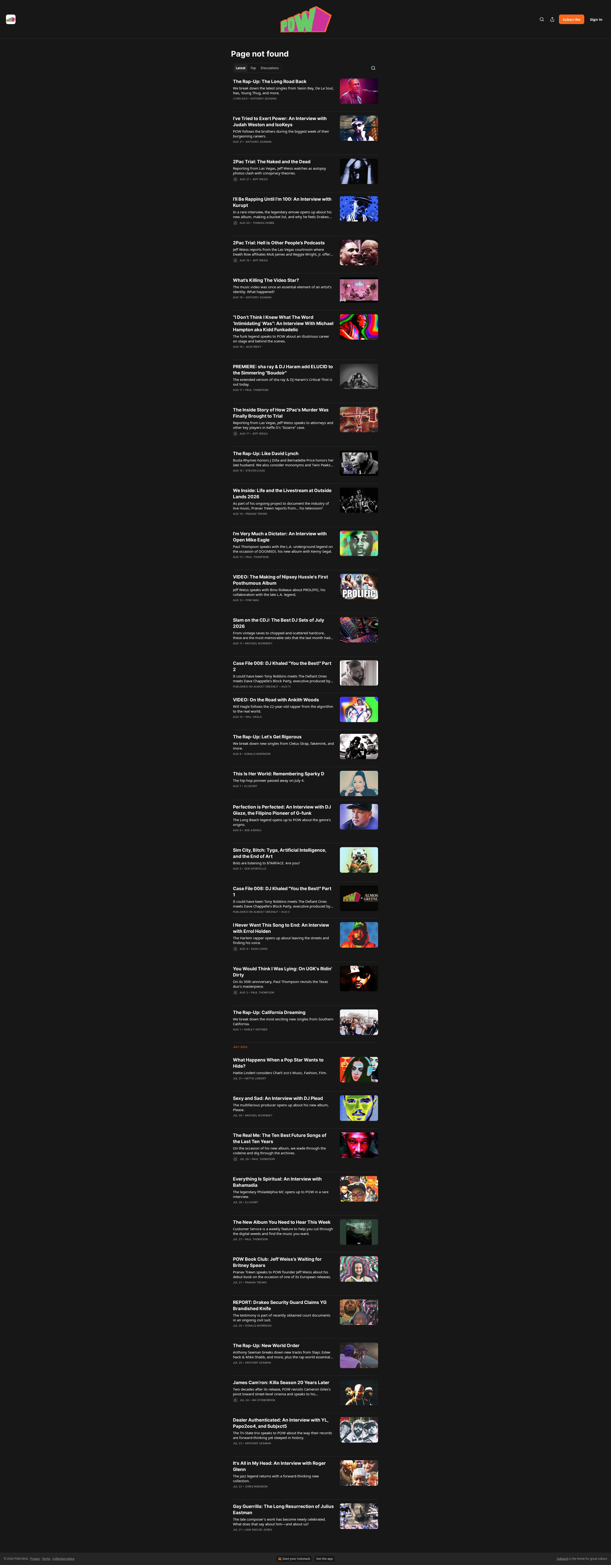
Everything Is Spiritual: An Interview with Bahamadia (277, 1182)
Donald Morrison (257, 754)
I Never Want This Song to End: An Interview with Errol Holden (281, 928)
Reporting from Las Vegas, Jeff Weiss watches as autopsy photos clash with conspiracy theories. (279, 170)
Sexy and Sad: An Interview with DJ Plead (278, 1098)
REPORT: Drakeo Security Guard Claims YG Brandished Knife (280, 1305)
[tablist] (257, 68)
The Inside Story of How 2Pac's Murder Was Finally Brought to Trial (281, 413)
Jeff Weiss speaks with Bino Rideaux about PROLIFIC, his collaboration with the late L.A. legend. (279, 592)
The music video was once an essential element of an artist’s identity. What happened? (282, 289)
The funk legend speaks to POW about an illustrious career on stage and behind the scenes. (281, 338)
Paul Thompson (257, 390)
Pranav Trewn (256, 513)
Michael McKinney (259, 643)
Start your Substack (296, 1559)
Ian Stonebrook (263, 1400)
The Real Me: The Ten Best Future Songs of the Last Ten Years (279, 1138)
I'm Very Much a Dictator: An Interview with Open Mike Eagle (280, 537)
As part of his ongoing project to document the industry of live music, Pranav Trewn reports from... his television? (281, 505)
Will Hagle (254, 717)
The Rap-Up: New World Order (266, 1345)
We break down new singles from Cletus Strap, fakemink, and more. (283, 746)
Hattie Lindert (255, 1078)
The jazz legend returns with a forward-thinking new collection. (276, 1478)
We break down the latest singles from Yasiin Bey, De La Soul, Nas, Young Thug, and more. (283, 90)
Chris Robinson (256, 1486)
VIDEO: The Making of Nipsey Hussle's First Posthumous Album (280, 580)
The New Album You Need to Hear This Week (282, 1222)
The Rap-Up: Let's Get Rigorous (267, 737)
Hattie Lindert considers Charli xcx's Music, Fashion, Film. (280, 1072)
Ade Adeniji (252, 830)
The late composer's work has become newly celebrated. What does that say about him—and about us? (279, 1521)
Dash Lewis (259, 949)
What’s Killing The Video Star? (266, 280)
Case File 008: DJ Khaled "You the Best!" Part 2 (282, 666)
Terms (46, 1559)
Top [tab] (253, 68)
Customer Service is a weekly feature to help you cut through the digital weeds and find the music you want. (283, 1231)
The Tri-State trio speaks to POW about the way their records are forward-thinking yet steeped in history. (282, 1435)
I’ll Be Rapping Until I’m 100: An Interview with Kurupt (282, 202)
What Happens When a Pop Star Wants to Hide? (278, 1063)
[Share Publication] (552, 19)
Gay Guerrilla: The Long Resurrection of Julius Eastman (283, 1509)
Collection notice (63, 1559)
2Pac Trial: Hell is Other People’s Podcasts (279, 243)
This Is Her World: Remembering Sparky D (278, 774)
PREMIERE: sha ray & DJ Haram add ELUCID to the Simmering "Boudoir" (283, 370)
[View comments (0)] (269, 105)
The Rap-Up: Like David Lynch (266, 453)
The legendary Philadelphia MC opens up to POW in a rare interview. (280, 1194)
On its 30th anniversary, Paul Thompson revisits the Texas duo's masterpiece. (280, 984)
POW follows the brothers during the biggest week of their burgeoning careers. (281, 133)
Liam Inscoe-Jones (258, 1529)
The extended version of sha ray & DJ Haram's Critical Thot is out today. (282, 382)
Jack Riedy (254, 346)
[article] (305, 93)
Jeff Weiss (260, 179)
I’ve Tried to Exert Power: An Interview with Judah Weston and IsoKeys (280, 121)
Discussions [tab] (270, 68)
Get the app (324, 1559)
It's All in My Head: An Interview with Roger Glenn (279, 1466)
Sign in (596, 19)
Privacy (35, 1559)
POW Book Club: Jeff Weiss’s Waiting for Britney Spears (277, 1262)
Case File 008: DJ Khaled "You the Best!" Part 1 (282, 892)
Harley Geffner (256, 1029)
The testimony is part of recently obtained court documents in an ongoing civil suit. (281, 1317)
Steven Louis (255, 470)
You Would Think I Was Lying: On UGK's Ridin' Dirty (282, 972)
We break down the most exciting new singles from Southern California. (283, 1021)
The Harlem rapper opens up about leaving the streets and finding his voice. (281, 940)
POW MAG (252, 600)
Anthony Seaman (263, 98)
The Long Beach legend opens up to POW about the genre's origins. (282, 822)
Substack (563, 1559)
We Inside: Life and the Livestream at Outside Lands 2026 (282, 493)
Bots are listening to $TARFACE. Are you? (266, 863)
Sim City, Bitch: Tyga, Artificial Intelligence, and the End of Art (279, 853)
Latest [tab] (241, 68)
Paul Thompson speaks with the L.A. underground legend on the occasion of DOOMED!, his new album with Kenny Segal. (283, 549)
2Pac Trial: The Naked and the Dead (272, 161)
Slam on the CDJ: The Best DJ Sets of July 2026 (278, 623)
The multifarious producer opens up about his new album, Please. (281, 1107)
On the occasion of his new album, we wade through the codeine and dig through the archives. (279, 1150)
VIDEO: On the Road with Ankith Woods (276, 700)
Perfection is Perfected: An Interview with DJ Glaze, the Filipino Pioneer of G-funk (282, 810)
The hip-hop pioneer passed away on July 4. (269, 780)
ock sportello (255, 868)
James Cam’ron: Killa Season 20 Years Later (281, 1382)
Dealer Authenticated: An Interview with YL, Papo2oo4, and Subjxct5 (280, 1423)
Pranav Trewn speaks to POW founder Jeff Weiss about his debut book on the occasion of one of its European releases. (282, 1274)
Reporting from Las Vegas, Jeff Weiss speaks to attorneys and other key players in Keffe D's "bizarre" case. (283, 425)
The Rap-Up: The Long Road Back (269, 81)
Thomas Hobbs (263, 223)
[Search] (542, 19)
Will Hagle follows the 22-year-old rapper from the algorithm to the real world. (283, 709)
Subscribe (571, 19)
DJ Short (251, 786)
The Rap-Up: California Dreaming (269, 1012)
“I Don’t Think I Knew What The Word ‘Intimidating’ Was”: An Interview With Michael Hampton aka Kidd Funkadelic (283, 323)
